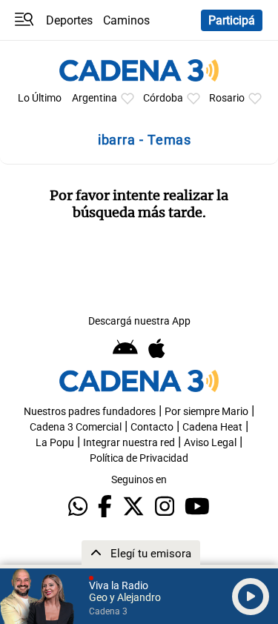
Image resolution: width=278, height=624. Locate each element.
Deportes (69, 20)
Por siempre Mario (206, 411)
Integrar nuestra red (129, 443)
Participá (231, 20)
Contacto (151, 427)
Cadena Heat (212, 427)
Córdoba (163, 98)
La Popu (55, 443)
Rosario (227, 98)
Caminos (126, 20)
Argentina (94, 98)
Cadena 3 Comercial (76, 427)
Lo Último (40, 98)
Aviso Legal (210, 443)
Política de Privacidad (139, 458)
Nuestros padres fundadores (90, 411)
